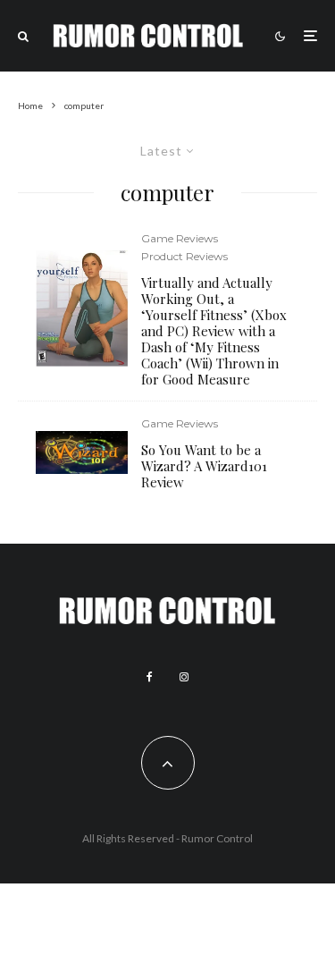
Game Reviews (179, 238)
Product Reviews (184, 256)
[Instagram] (184, 677)
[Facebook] (149, 677)
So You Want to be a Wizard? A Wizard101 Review (204, 466)
